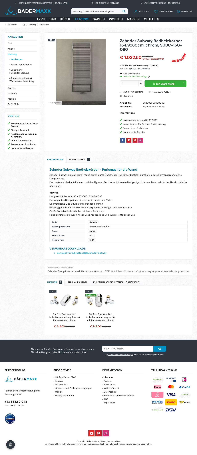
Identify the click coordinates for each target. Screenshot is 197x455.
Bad (10, 43)
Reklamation (61, 384)
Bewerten (128, 96)
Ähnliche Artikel (78, 282)
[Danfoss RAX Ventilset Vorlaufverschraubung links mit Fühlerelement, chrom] (64, 300)
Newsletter (109, 384)
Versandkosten (90, 444)
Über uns (108, 377)
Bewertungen (79, 159)
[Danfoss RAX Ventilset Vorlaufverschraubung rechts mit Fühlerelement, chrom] (100, 300)
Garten (11, 88)
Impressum (109, 402)
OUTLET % (13, 104)
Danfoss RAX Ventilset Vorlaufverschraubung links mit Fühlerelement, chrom (64, 317)
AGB (106, 399)
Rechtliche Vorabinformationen (119, 395)
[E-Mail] (135, 140)
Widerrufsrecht (111, 388)
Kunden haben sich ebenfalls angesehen (116, 282)
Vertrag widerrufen (64, 395)
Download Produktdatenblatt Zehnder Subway (81, 252)
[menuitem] (183, 11)
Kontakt (59, 380)
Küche (11, 48)
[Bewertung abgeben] (145, 53)
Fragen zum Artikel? (161, 92)
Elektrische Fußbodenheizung (19, 71)
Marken (12, 98)
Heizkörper (16, 59)
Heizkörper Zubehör (21, 64)
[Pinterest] (128, 140)
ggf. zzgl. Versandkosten (139, 69)
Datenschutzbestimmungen (120, 354)
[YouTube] (91, 433)
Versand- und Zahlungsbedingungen (73, 388)
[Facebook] (122, 140)
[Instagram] (140, 140)
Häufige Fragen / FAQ (65, 377)
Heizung (12, 54)
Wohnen (12, 93)
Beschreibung (55, 159)
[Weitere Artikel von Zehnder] (178, 57)
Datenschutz (110, 391)
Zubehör (54, 282)
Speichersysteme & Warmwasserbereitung (21, 80)
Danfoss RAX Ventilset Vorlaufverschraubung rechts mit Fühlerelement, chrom (100, 317)
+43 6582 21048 (16, 402)
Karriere (108, 380)
